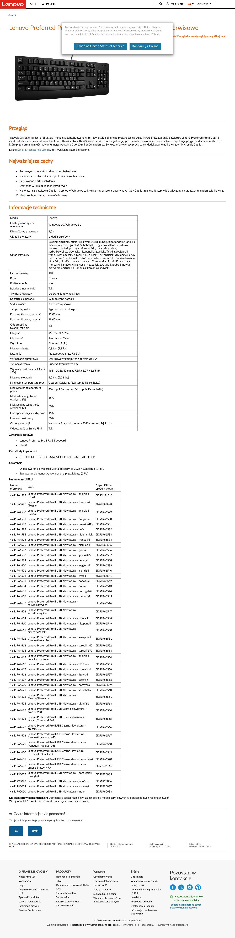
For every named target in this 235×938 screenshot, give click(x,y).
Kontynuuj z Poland (145, 46)
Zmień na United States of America (100, 46)
